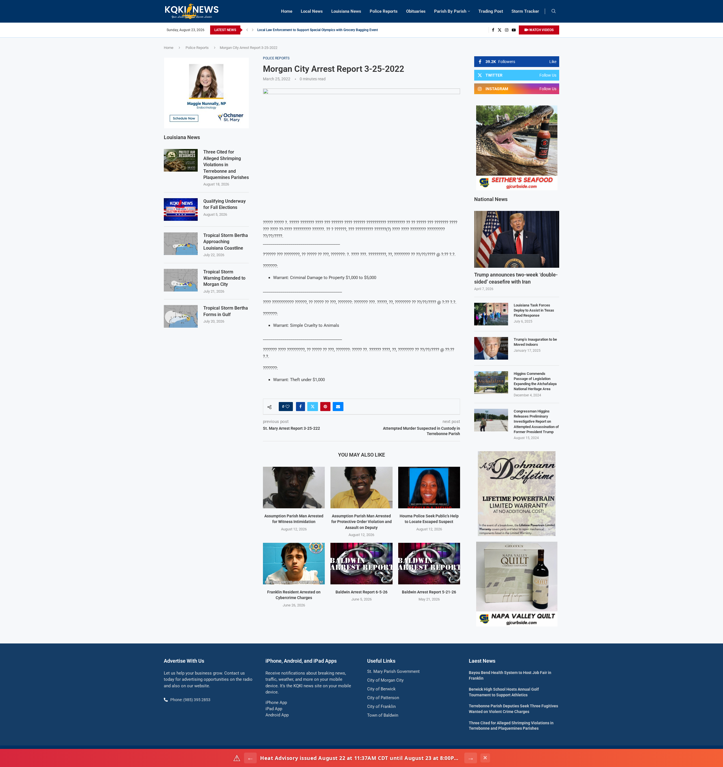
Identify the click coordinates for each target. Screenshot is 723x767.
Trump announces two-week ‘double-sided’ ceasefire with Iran (516, 278)
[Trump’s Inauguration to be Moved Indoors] (491, 348)
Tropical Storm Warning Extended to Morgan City (224, 278)
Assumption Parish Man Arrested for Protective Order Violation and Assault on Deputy (361, 522)
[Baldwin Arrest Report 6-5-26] (361, 563)
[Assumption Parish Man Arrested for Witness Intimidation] (294, 487)
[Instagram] (507, 30)
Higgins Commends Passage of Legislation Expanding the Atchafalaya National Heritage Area (535, 381)
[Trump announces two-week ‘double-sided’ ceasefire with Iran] (516, 239)
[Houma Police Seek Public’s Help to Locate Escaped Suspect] (429, 487)
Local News (312, 11)
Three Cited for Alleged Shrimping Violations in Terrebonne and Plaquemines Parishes (226, 164)
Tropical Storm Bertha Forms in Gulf (225, 311)
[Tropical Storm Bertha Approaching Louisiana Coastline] (181, 243)
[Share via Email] (338, 406)
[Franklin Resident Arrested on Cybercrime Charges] (294, 563)
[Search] (553, 11)
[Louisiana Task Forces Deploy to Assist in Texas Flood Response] (491, 314)
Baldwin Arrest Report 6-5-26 (361, 592)
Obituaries (416, 11)
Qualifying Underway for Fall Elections (224, 204)
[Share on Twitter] (312, 406)
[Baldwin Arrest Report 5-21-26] (429, 563)
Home (286, 11)
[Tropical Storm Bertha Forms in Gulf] (181, 316)
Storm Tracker (525, 11)
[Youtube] (513, 30)
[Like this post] (287, 406)
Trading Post (490, 11)
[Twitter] (499, 30)
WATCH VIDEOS (541, 30)
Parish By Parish (450, 11)
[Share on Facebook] (300, 406)
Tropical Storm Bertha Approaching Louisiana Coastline (225, 242)
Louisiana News (346, 11)
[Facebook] (493, 30)
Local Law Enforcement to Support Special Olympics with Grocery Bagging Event (317, 30)
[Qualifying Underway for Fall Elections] (181, 209)
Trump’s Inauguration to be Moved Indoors (535, 342)
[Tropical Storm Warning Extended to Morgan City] (181, 280)
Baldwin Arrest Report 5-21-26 (429, 592)
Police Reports (384, 11)
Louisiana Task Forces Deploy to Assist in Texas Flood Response (534, 310)
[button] (247, 29)
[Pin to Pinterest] (325, 406)
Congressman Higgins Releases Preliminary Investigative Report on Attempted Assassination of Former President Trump (536, 421)
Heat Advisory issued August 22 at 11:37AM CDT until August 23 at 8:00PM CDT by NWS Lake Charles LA (360, 758)
